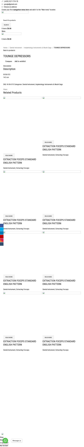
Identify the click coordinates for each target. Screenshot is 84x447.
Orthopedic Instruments (66, 378)
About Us (5, 361)
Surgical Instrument (64, 361)
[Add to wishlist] (18, 150)
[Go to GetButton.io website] (5, 444)
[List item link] (42, 413)
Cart (3, 366)
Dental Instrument (16, 48)
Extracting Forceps (22, 168)
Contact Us (5, 370)
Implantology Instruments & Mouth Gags (38, 48)
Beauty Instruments (64, 370)
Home (5, 48)
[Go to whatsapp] (5, 440)
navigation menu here (21, 10)
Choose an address (10, 7)
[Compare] (6, 150)
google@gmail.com (10, 4)
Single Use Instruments (65, 382)
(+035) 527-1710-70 (11, 1)
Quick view (12, 150)
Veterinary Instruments (65, 374)
